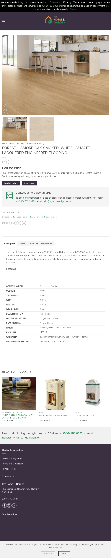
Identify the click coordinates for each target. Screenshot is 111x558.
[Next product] (4, 162)
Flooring (21, 143)
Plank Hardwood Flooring (46, 217)
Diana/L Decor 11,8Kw (84, 415)
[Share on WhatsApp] (4, 223)
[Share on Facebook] (9, 223)
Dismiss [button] (73, 9)
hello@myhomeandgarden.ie (57, 201)
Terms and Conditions (12, 463)
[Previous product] (10, 162)
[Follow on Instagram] (9, 505)
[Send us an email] (14, 505)
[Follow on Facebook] (4, 505)
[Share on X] (14, 223)
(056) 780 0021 (26, 201)
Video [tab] (22, 243)
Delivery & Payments (12, 458)
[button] (3, 20)
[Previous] (7, 75)
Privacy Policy (9, 468)
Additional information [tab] (41, 243)
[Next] (103, 75)
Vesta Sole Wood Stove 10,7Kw (53, 415)
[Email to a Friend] (19, 223)
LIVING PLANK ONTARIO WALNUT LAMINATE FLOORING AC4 (17, 416)
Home (11, 143)
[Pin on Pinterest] (24, 223)
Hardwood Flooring (35, 143)
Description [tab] (9, 243)
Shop (4, 143)
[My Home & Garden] (55, 20)
